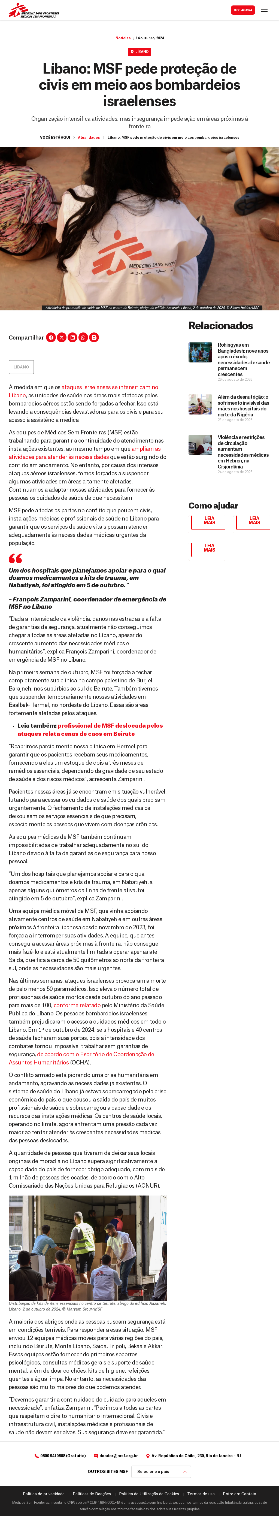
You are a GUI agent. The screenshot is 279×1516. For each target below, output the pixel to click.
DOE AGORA (243, 10)
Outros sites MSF (108, 1472)
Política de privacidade (44, 1494)
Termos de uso (201, 1494)
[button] (51, 337)
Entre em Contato (239, 1494)
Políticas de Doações (92, 1494)
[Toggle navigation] (264, 10)
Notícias (123, 38)
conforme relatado (77, 1005)
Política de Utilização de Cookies (149, 1494)
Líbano (142, 51)
